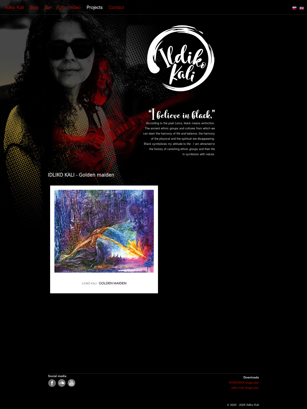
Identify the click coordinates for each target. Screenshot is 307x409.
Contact (116, 7)
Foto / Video (68, 7)
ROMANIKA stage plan (244, 382)
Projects (95, 7)
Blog (34, 7)
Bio (47, 7)
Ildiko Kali (14, 7)
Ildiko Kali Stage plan (245, 387)
